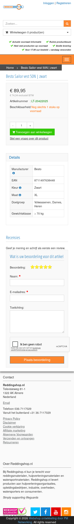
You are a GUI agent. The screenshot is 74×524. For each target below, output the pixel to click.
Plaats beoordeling (37, 359)
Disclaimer (9, 422)
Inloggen (48, 3)
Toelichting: (17, 307)
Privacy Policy (11, 418)
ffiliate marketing (15, 430)
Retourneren (11, 442)
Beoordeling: (18, 267)
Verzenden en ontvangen (18, 438)
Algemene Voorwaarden (18, 434)
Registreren (63, 3)
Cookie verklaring (14, 426)
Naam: (14, 276)
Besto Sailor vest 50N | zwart (39, 68)
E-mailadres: (18, 292)
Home (10, 68)
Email (6, 403)
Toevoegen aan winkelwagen (33, 132)
